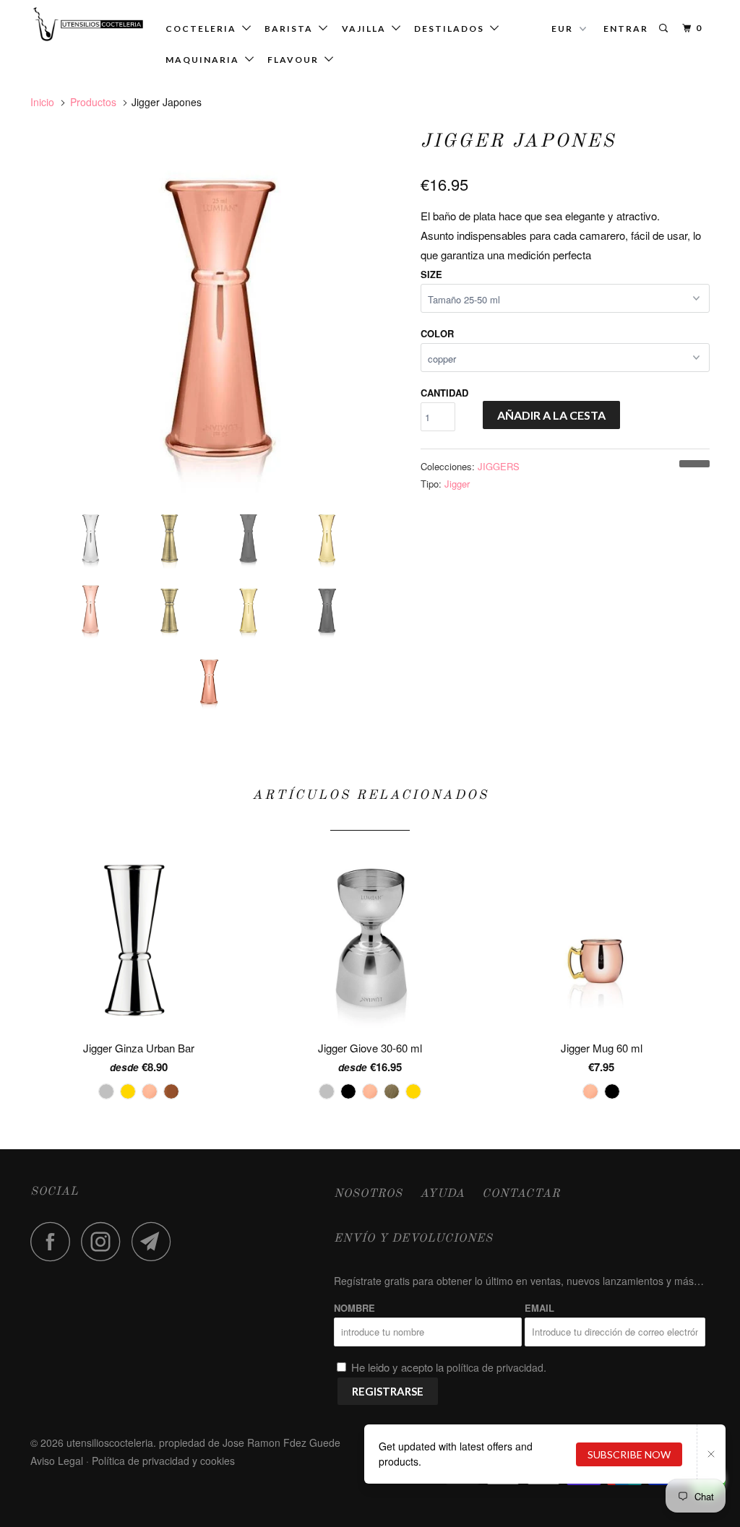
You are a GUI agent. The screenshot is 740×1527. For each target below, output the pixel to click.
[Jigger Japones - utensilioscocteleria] (218, 310)
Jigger (457, 483)
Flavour (295, 59)
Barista (291, 28)
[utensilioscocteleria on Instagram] (105, 1241)
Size (431, 274)
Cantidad (444, 392)
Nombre (354, 1308)
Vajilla (367, 28)
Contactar (521, 1194)
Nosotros (368, 1194)
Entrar (625, 28)
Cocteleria (203, 28)
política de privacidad (495, 1367)
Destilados (452, 28)
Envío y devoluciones (413, 1239)
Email (539, 1308)
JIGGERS (499, 466)
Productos (93, 102)
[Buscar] (665, 28)
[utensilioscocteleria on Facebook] (54, 1241)
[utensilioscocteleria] (88, 24)
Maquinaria (205, 59)
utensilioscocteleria (109, 1442)
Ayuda (442, 1194)
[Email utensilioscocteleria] (155, 1241)
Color (437, 333)
